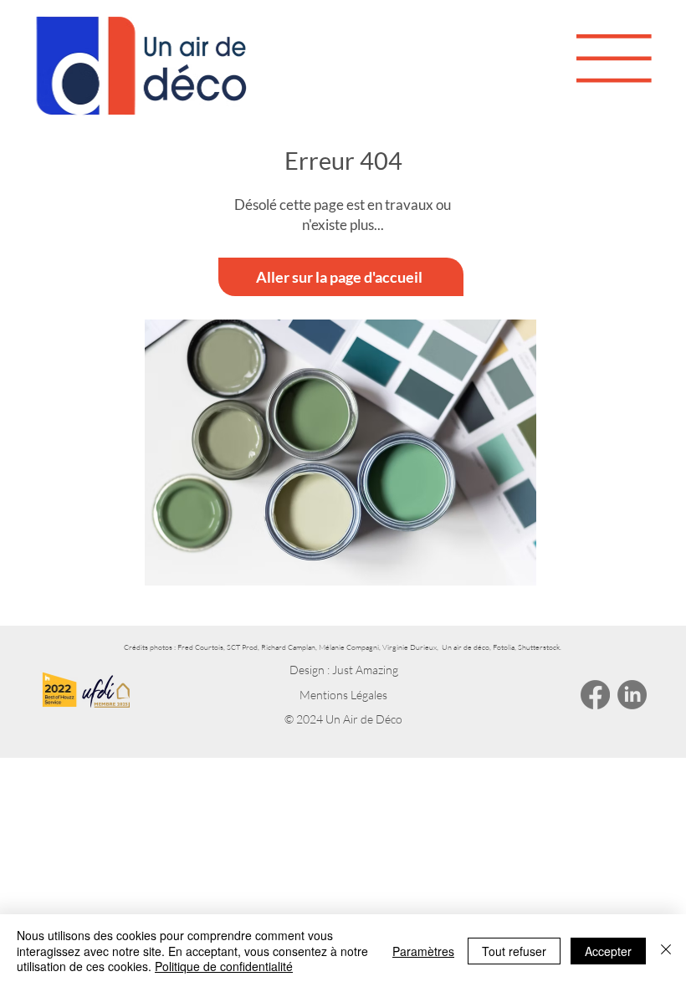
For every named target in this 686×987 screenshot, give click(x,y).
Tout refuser (514, 951)
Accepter (608, 951)
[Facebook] (595, 694)
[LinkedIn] (632, 694)
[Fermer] (666, 951)
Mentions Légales (343, 695)
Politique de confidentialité (224, 966)
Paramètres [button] (423, 951)
